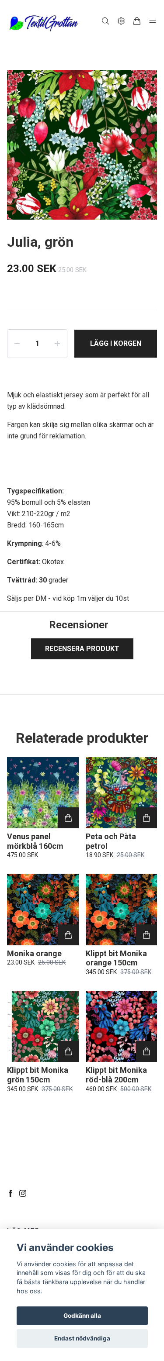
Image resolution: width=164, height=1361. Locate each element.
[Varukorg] (137, 21)
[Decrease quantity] (17, 344)
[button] (142, 148)
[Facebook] (10, 1193)
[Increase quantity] (57, 344)
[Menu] (153, 21)
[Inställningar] (121, 21)
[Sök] (105, 21)
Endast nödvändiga (82, 1338)
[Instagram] (22, 1193)
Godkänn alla (82, 1315)
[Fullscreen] (139, 87)
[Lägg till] (68, 817)
